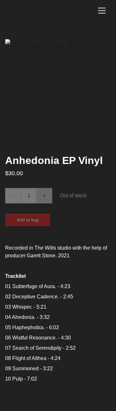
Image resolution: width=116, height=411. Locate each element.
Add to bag (28, 220)
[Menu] (102, 10)
